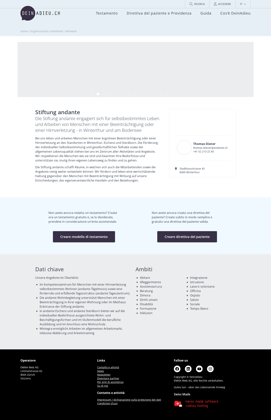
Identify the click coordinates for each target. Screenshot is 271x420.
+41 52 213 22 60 (203, 151)
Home (24, 31)
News (100, 371)
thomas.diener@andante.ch (210, 148)
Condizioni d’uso (107, 403)
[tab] (91, 94)
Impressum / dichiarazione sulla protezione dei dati (129, 399)
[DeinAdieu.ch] (40, 13)
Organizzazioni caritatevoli (46, 31)
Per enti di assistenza (110, 382)
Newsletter (104, 374)
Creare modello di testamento (84, 236)
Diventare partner (108, 378)
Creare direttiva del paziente (187, 236)
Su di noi (102, 385)
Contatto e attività (108, 367)
